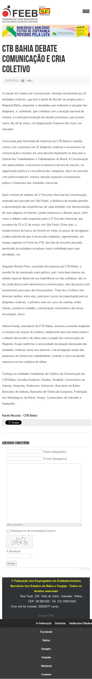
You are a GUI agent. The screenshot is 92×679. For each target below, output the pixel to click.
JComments (84, 569)
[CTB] (44, 11)
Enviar (11, 563)
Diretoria (60, 623)
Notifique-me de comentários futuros (33, 530)
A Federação (44, 623)
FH (51, 615)
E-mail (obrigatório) (55, 458)
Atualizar (15, 551)
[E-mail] (29, 81)
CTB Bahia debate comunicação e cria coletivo (33, 58)
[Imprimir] (22, 81)
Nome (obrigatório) (55, 451)
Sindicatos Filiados (80, 623)
